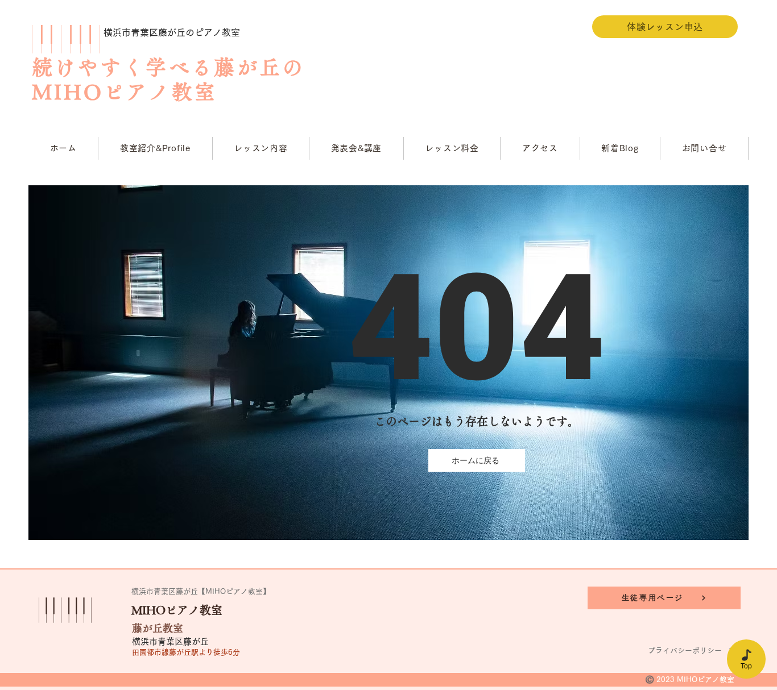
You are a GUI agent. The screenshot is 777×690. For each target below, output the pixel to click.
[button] (261, 148)
